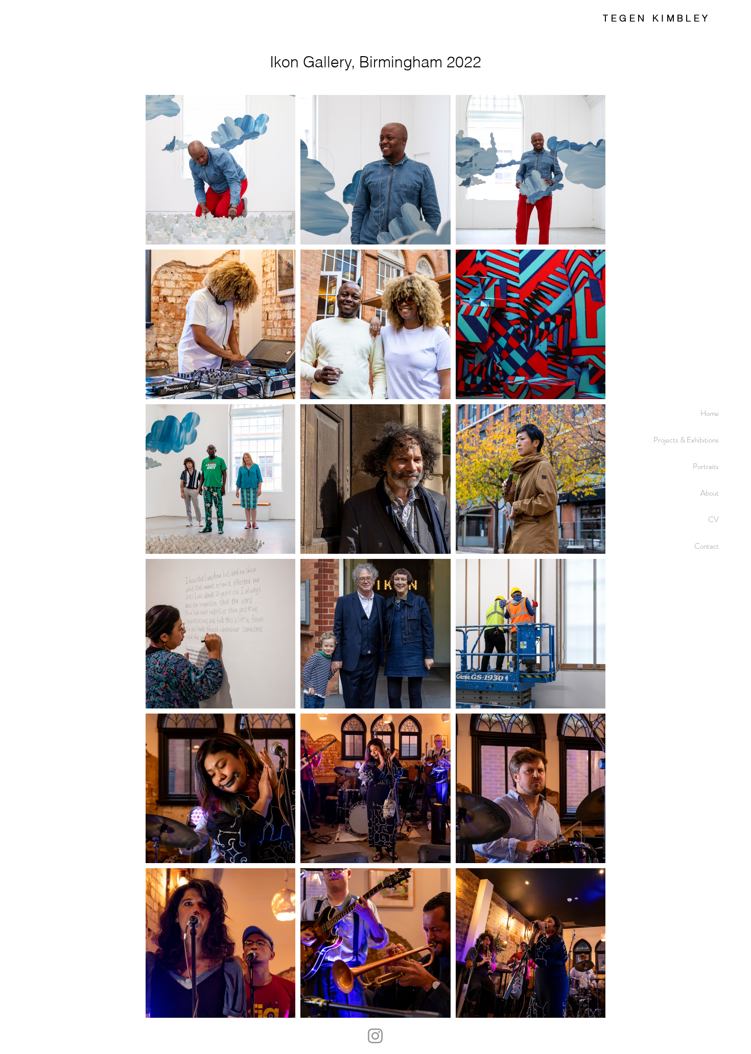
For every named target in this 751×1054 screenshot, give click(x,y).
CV (713, 519)
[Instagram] (375, 1036)
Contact (706, 546)
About (709, 493)
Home (709, 413)
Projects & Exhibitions (686, 440)
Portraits (706, 466)
